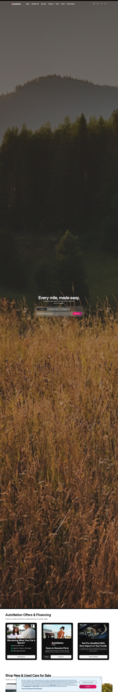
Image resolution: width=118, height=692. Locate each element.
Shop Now (61, 656)
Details (46, 656)
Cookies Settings (87, 682)
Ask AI (52, 309)
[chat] (97, 3)
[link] (18, 4)
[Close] (100, 678)
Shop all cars (77, 313)
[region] (59, 684)
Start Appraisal (21, 656)
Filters (65, 309)
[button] (27, 4)
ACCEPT (88, 686)
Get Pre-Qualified (93, 656)
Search (42, 309)
